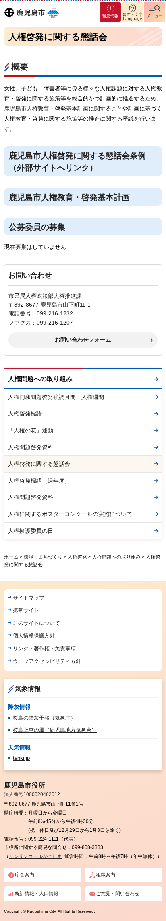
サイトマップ (28, 598)
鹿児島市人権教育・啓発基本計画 (69, 197)
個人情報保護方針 (34, 635)
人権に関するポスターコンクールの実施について (70, 514)
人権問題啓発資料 (30, 447)
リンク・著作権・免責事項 (44, 648)
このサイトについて (36, 623)
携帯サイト (26, 610)
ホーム (11, 557)
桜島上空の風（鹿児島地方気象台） (55, 730)
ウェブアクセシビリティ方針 (47, 661)
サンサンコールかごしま (35, 856)
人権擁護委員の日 (30, 531)
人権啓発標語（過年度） (39, 480)
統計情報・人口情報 (36, 893)
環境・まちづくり (43, 557)
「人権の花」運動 (30, 430)
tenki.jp (21, 758)
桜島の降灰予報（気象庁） (44, 718)
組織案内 (105, 875)
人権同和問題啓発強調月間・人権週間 (56, 397)
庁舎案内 (24, 875)
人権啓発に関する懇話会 (39, 463)
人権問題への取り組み (40, 378)
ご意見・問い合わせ (117, 893)
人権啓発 (77, 557)
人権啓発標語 (25, 413)
